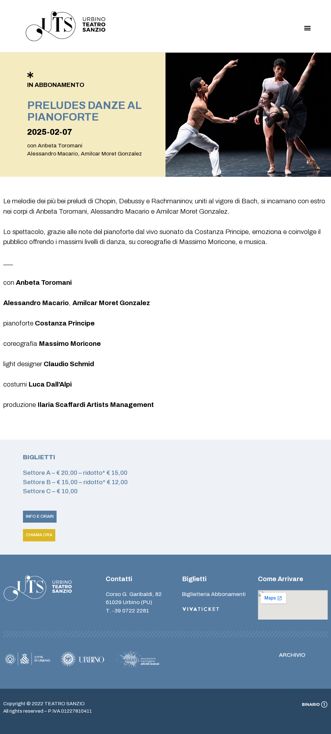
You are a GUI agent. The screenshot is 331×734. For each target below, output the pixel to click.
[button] (307, 28)
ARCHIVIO (292, 655)
